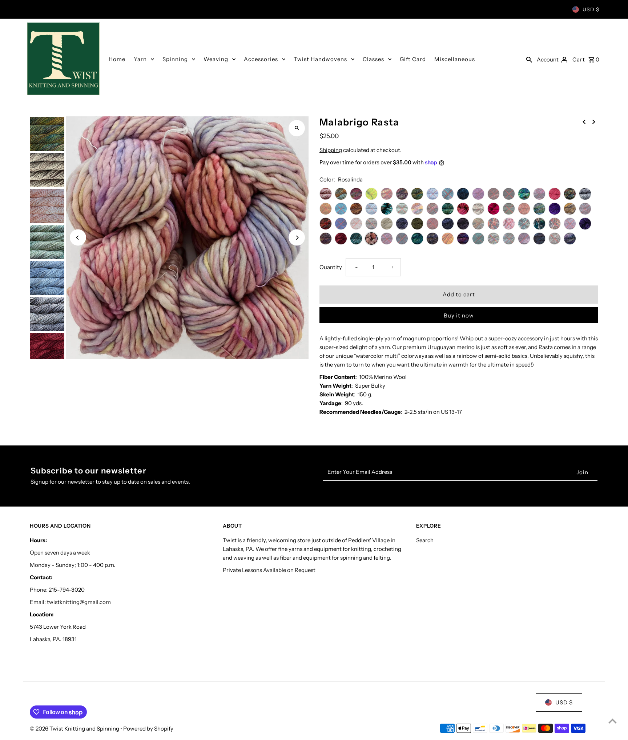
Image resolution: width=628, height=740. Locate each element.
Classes (373, 59)
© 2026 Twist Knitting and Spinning (75, 728)
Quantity (330, 267)
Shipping (330, 150)
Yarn (140, 59)
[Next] (297, 237)
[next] (593, 121)
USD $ (591, 9)
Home (117, 59)
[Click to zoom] (297, 128)
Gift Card (413, 59)
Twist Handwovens (320, 59)
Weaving (216, 59)
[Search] (529, 59)
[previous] (584, 121)
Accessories (261, 59)
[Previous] (78, 237)
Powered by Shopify (148, 728)
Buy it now (459, 315)
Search (425, 540)
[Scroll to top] (612, 721)
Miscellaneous (454, 59)
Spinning (175, 59)
